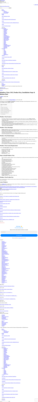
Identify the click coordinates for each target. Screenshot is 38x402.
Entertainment (6, 29)
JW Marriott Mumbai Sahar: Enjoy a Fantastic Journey (10, 71)
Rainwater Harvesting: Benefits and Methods (6, 307)
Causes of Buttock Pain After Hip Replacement (9, 19)
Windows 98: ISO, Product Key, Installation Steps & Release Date (9, 199)
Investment (5, 33)
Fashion (5, 42)
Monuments (5, 44)
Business (5, 31)
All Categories (4, 28)
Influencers (4, 266)
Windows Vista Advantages (4, 108)
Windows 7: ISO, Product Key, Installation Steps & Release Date (9, 196)
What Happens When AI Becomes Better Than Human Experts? (11, 63)
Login (35, 4)
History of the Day (6, 39)
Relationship (5, 47)
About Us (3, 10)
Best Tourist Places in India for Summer (7, 68)
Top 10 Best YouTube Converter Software (6, 289)
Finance (3, 256)
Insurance (4, 267)
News (3, 274)
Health (3, 13)
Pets (3, 275)
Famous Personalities (7, 36)
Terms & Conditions (5, 322)
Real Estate (5, 366)
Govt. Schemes (5, 260)
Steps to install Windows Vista (16, 186)
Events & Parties (4, 252)
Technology (3, 48)
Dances (5, 41)
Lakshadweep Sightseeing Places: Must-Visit (8, 397)
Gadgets (3, 58)
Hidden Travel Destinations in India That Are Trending (10, 74)
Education (5, 35)
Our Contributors (6, 12)
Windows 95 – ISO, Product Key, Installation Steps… (8, 298)
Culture (3, 247)
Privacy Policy (4, 323)
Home (3, 9)
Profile (37, 4)
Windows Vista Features (4, 107)
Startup (5, 34)
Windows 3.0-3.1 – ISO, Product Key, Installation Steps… (8, 295)
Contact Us (3, 80)
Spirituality (4, 278)
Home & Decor (6, 40)
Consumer (4, 246)
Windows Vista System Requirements (6, 110)
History (5, 43)
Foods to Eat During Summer (6, 25)
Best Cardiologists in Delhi (6, 16)
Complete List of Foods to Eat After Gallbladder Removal (10, 22)
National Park (4, 273)
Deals (3, 249)
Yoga (3, 282)
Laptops (5, 52)
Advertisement (4, 324)
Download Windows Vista (4, 186)
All (4, 49)
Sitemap (3, 325)
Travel (3, 65)
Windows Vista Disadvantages (5, 109)
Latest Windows (10, 186)
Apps (4, 50)
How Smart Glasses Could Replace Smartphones (9, 60)
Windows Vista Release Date (9, 187)
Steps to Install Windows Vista (5, 111)
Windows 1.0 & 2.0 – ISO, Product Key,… (6, 292)
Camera (5, 51)
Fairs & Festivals (5, 253)
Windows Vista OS (31, 186)
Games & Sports (6, 38)
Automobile (5, 30)
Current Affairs (4, 248)
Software (5, 53)
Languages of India (6, 46)
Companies (5, 32)
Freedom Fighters (6, 37)
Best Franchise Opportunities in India (5, 304)
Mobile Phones (6, 54)
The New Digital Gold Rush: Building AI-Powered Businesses (11, 382)
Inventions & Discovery (7, 45)
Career (3, 244)
